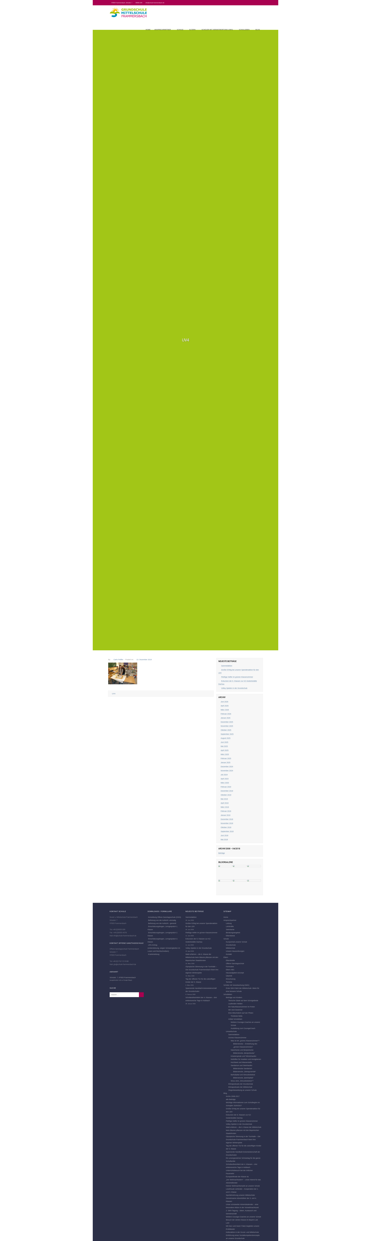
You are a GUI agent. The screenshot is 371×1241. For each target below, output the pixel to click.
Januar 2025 (225, 762)
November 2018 (227, 823)
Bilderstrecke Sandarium (242, 1068)
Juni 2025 (224, 742)
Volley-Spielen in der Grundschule (234, 688)
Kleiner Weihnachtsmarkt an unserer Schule (243, 1186)
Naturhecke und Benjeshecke (242, 1050)
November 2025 (227, 726)
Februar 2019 (226, 811)
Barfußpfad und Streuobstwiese (243, 1075)
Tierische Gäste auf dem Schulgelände (243, 1001)
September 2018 (227, 831)
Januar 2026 (225, 718)
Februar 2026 (226, 714)
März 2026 (225, 710)
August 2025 (225, 738)
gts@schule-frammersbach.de (124, 964)
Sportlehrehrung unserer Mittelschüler (240, 1195)
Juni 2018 (224, 835)
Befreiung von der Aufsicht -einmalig (162, 920)
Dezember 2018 (227, 819)
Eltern (192, 29)
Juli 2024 (224, 775)
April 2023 (224, 779)
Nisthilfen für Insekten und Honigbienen (246, 1059)
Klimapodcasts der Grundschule (240, 1084)
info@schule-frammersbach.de (155, 2)
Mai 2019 (224, 799)
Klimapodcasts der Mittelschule (240, 1087)
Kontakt (229, 954)
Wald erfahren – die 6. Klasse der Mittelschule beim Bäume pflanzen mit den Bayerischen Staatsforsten (202, 957)
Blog (258, 29)
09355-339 (139, 2)
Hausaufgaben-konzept (235, 973)
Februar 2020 (226, 787)
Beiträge (221, 853)
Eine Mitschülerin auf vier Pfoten (240, 1013)
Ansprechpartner (162, 29)
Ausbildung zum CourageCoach (243, 1028)
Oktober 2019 (226, 795)
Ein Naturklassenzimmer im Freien (241, 1007)
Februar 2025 (226, 758)
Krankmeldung (153, 954)
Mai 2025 (224, 746)
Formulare (230, 967)
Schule (180, 29)
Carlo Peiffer (118, 660)
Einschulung (230, 979)
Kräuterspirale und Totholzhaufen (243, 1056)
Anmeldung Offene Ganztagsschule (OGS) (164, 917)
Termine (229, 982)
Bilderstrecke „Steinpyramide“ (244, 1072)
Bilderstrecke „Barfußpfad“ (243, 1078)
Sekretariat (230, 930)
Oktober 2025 (226, 730)
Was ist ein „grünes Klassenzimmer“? (245, 1041)
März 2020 (225, 783)
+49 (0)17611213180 (121, 961)
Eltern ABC (230, 970)
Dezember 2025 (227, 722)
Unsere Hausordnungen (235, 951)
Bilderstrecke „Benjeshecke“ (244, 1053)
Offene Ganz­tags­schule (235, 963)
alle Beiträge (231, 1099)
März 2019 (225, 807)
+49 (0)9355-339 (119, 929)
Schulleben (244, 29)
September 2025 (227, 734)
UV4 (113, 694)
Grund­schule (231, 945)
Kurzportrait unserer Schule (236, 942)
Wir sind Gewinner (235, 1010)
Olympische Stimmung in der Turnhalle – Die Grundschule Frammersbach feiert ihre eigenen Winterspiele (202, 970)
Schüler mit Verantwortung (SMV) (217, 29)
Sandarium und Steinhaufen (241, 1065)
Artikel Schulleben (235, 1019)
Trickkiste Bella (236, 1016)
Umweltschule (231, 1031)
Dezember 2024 (227, 766)
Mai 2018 (224, 839)
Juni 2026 (224, 702)
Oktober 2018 (226, 827)
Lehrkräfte (230, 926)
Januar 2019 (225, 815)
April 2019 (224, 803)
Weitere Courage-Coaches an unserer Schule (243, 1217)
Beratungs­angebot (233, 933)
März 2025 (225, 754)
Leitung (229, 923)
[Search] (141, 994)
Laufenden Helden (235, 1004)
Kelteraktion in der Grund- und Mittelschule (242, 1232)
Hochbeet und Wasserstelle (241, 1062)
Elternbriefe (230, 960)
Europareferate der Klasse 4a (237, 1177)
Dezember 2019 (227, 791)
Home (148, 29)
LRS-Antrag (152, 945)
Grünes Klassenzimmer (237, 1038)
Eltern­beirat (230, 936)
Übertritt (229, 976)
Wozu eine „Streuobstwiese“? (242, 1081)
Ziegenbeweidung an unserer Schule (242, 1090)
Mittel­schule (230, 948)
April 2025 (224, 750)
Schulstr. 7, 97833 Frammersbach (123, 977)
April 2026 (224, 706)
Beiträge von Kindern (234, 997)
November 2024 (227, 771)
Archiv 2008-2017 (233, 1096)
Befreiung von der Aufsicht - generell (162, 923)
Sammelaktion (226, 666)
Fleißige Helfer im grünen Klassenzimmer (237, 677)
